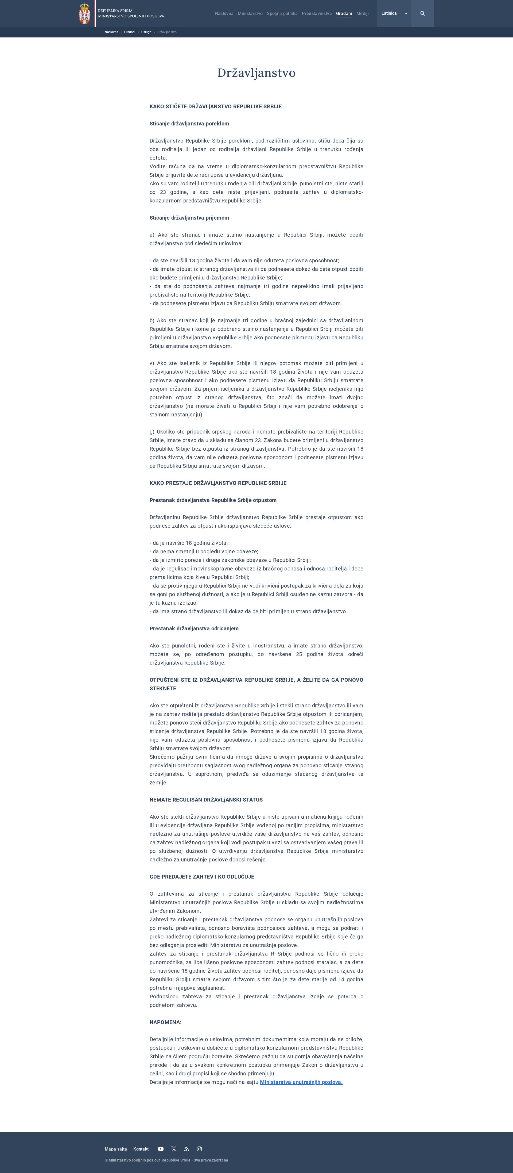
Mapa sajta (116, 1149)
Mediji (362, 13)
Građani (344, 13)
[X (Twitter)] (174, 1149)
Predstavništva (317, 13)
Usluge (146, 32)
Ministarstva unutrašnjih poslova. (301, 1082)
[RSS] (186, 1149)
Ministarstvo (250, 13)
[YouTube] (161, 1149)
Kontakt (141, 1149)
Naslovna (224, 13)
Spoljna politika (282, 13)
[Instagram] (199, 1149)
